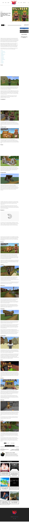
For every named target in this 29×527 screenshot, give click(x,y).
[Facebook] (2, 25)
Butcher (2, 61)
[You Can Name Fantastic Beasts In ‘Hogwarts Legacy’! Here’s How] (14, 495)
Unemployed (3, 51)
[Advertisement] (9, 33)
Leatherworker (3, 52)
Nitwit (2, 50)
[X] (3, 25)
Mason (2, 53)
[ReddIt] (13, 445)
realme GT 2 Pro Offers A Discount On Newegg (24, 34)
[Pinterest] (9, 445)
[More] (5, 25)
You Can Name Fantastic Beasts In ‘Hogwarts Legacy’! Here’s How (14, 502)
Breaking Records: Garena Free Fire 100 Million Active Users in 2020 (24, 37)
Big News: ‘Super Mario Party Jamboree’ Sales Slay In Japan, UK (4, 488)
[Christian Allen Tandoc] (2, 454)
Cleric (2, 60)
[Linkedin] (12, 445)
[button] (28, 2)
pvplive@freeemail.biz (15, 516)
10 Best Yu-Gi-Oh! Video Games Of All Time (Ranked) (14, 449)
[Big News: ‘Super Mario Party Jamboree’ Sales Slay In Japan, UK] (4, 482)
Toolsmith (2, 58)
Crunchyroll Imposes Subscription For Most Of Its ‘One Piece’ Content (5, 474)
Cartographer (3, 59)
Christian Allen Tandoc (10, 452)
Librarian (2, 62)
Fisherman (2, 57)
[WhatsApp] (10, 445)
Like (27, 30)
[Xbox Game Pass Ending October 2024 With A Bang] (14, 482)
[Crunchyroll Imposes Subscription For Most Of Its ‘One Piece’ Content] (4, 467)
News (14, 21)
